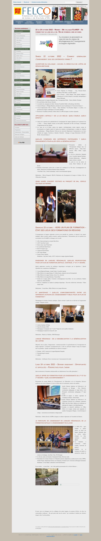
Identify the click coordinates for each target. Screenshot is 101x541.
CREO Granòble (19, 84)
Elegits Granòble (20, 91)
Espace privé (19, 46)
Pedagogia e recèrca (39, 22)
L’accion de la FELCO (19, 22)
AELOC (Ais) (18, 113)
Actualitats (18, 33)
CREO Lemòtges (19, 80)
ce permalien (38, 528)
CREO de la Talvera (19, 98)
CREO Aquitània (19, 71)
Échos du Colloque (19, 134)
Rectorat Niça (19, 109)
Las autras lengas (65, 526)
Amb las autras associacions (54, 526)
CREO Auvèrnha (19, 62)
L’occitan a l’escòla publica (29, 22)
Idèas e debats (59, 21)
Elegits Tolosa (19, 55)
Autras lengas (79, 21)
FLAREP (75, 534)
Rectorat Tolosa (19, 53)
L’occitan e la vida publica (69, 22)
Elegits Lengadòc (20, 38)
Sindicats (18, 42)
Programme (17, 129)
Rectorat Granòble (20, 89)
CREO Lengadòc (19, 31)
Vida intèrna (19, 40)
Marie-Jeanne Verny (52, 34)
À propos (17, 127)
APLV (81, 534)
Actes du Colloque (19, 136)
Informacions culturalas (49, 22)
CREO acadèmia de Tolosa (21, 49)
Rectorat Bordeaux (20, 75)
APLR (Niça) (18, 105)
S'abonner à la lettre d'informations (39, 2)
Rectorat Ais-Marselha (21, 120)
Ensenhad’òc (19, 44)
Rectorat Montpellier (20, 35)
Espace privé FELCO (51, 536)
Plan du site (26, 2)
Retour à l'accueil (17, 2)
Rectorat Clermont (20, 66)
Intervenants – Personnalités (22, 132)
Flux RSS (21, 142)
